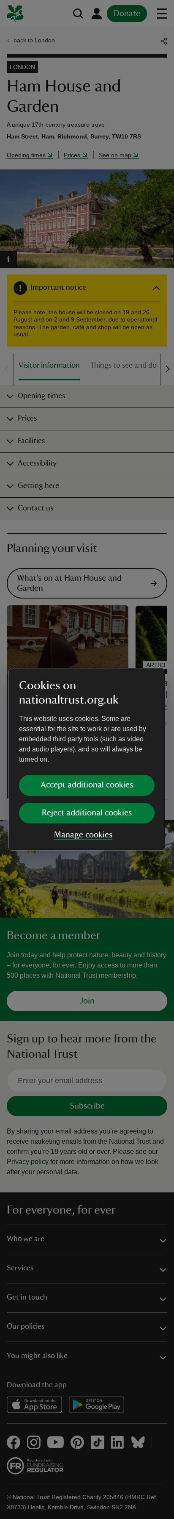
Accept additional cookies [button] (87, 785)
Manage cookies (83, 835)
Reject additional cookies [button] (87, 813)
